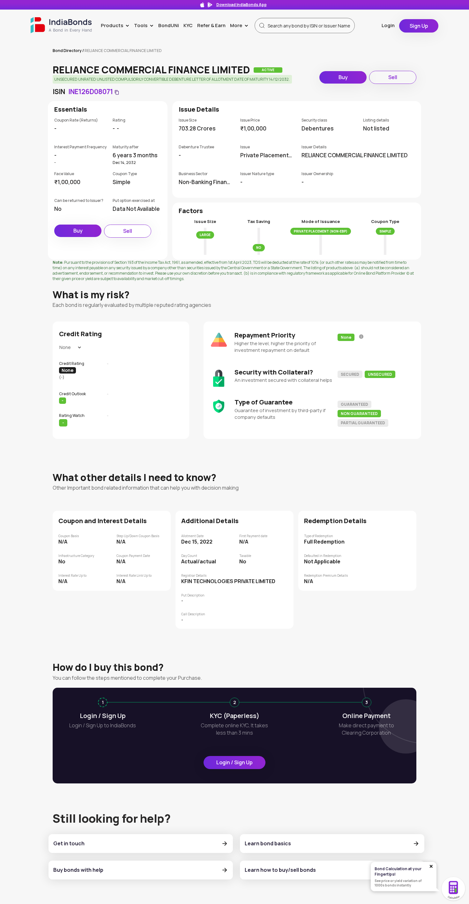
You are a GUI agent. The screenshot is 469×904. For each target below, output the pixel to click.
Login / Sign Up (234, 762)
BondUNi (168, 25)
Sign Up (419, 25)
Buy (343, 77)
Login (388, 25)
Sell (392, 77)
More (240, 25)
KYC (188, 25)
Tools (145, 25)
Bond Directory (67, 50)
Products (116, 25)
